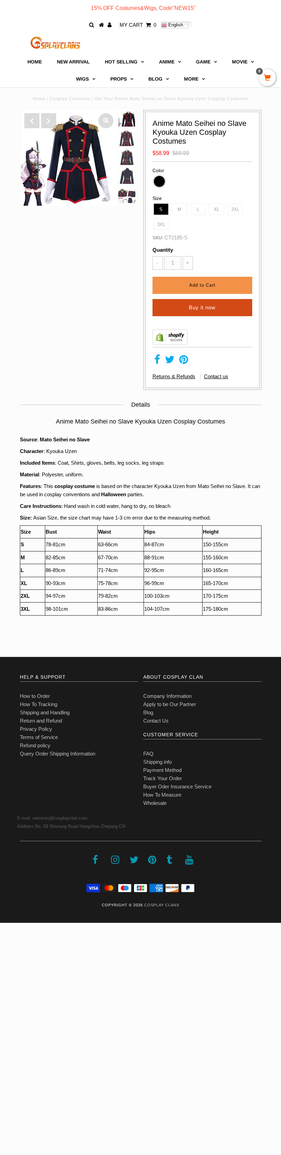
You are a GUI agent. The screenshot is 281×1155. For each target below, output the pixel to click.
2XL (235, 209)
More (191, 79)
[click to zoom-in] (105, 120)
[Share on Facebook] (157, 361)
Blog (148, 712)
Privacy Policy (36, 729)
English (175, 24)
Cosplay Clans (161, 905)
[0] (267, 78)
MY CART (138, 25)
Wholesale (155, 803)
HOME (34, 61)
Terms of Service (39, 737)
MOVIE (239, 61)
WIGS (82, 79)
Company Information (167, 696)
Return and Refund (41, 721)
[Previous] (31, 120)
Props (118, 79)
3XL (161, 224)
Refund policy (35, 745)
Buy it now (202, 307)
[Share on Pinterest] (183, 361)
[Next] (48, 120)
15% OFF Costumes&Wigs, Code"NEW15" (143, 8)
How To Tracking (38, 704)
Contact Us (156, 721)
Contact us (216, 376)
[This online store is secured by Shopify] (169, 343)
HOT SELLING (121, 61)
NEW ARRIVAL (73, 61)
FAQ (148, 754)
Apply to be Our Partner (169, 704)
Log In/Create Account (35, 1105)
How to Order (35, 696)
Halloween (113, 494)
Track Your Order (162, 778)
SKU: (157, 237)
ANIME (166, 61)
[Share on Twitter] (169, 361)
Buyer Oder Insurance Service (177, 786)
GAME (203, 61)
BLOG (155, 79)
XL (216, 209)
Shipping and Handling (45, 712)
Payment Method (162, 770)
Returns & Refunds (173, 376)
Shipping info (157, 762)
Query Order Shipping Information (57, 754)
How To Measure (162, 795)
